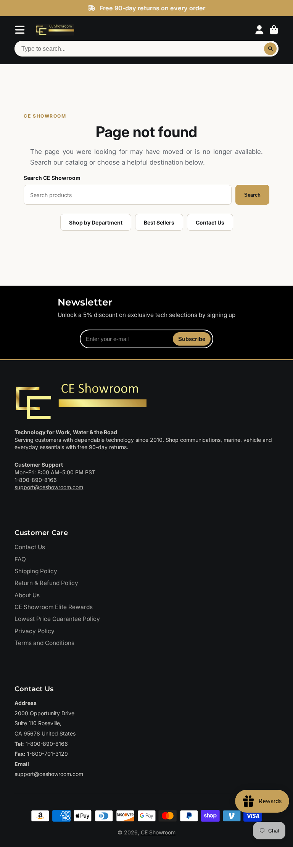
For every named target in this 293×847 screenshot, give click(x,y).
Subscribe (191, 339)
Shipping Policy (35, 571)
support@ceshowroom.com (48, 487)
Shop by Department (95, 222)
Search (252, 195)
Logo (55, 30)
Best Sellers (159, 222)
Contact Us (210, 222)
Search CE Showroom (52, 178)
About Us (27, 595)
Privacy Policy (34, 631)
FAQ (20, 559)
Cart (274, 29)
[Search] (270, 48)
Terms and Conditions (44, 643)
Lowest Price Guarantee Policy (57, 618)
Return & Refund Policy (46, 583)
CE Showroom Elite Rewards (53, 607)
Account (259, 29)
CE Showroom (158, 832)
